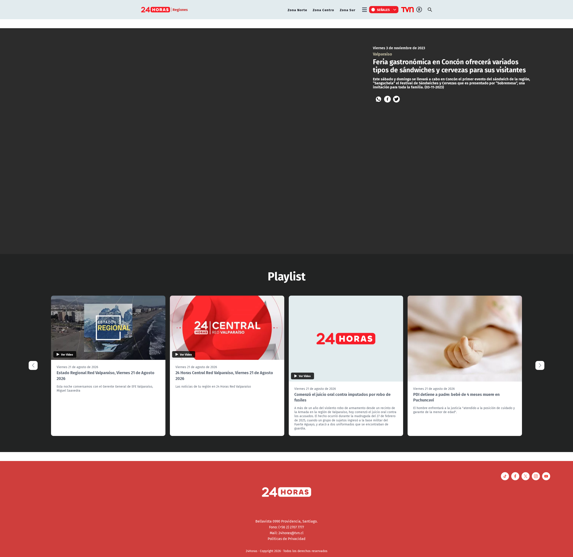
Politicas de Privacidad (287, 538)
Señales (383, 9)
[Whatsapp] (378, 99)
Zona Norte (297, 9)
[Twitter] (396, 99)
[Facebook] (387, 99)
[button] (539, 365)
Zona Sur (347, 9)
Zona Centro (323, 9)
